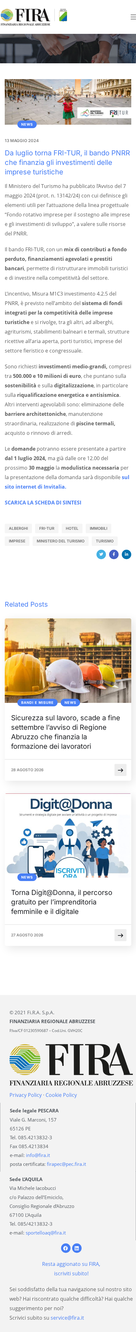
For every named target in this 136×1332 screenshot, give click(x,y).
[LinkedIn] (126, 554)
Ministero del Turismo (60, 541)
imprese (17, 541)
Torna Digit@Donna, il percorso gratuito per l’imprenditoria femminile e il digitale (61, 902)
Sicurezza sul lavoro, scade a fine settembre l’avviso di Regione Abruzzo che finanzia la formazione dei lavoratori (65, 732)
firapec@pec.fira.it (66, 1164)
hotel (72, 528)
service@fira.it (67, 1317)
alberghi (18, 528)
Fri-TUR (46, 528)
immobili (98, 528)
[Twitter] (101, 554)
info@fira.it (38, 1155)
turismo (105, 541)
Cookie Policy (61, 1094)
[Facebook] (114, 554)
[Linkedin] (77, 1248)
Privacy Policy (25, 1094)
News (27, 124)
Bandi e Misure (37, 702)
